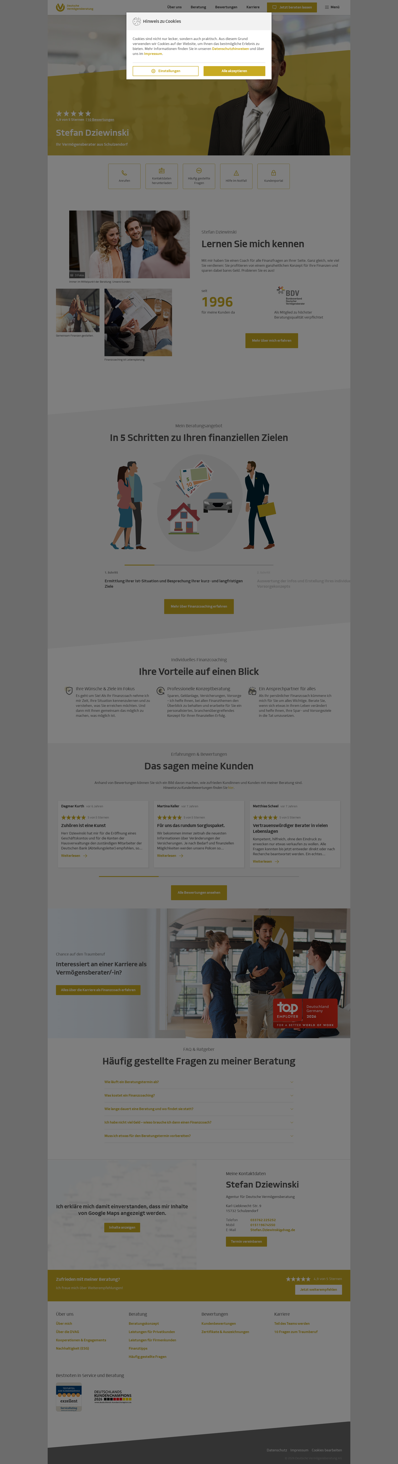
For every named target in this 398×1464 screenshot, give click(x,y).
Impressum (153, 53)
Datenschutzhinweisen (230, 48)
